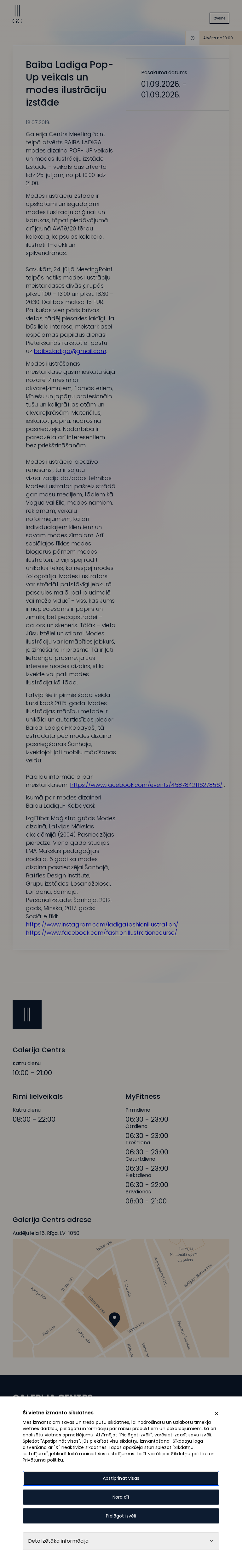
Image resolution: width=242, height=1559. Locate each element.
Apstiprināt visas (121, 1478)
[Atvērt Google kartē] (121, 1298)
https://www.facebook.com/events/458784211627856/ (146, 785)
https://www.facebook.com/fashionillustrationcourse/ (101, 933)
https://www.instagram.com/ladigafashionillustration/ (102, 924)
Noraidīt (121, 1497)
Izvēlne (219, 18)
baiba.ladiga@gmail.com (70, 351)
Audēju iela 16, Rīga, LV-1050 (46, 1233)
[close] (216, 1413)
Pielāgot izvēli (121, 1516)
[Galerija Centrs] (17, 21)
